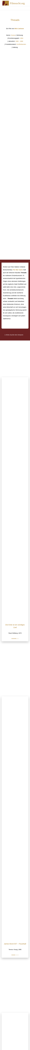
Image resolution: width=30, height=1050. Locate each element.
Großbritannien (21, 44)
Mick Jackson (19, 28)
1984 (21, 38)
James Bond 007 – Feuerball (15, 944)
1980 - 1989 (19, 41)
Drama (13, 35)
